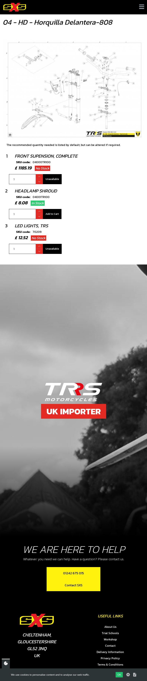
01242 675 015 (73, 573)
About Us (110, 627)
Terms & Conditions (110, 664)
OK (119, 674)
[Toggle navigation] (141, 7)
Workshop (110, 639)
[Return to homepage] (15, 7)
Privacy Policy (110, 658)
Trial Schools (110, 633)
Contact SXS (73, 585)
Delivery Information (110, 652)
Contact (110, 645)
